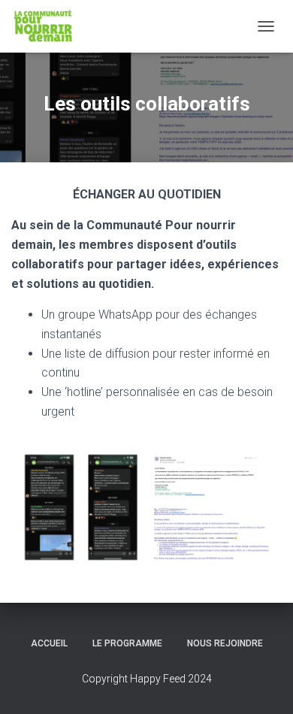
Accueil (49, 643)
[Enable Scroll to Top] (263, 684)
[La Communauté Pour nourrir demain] (49, 26)
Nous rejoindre (225, 643)
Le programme (127, 643)
